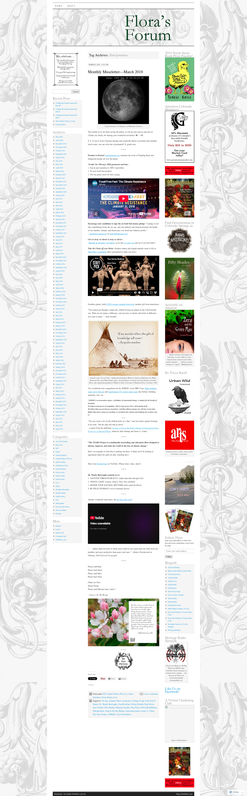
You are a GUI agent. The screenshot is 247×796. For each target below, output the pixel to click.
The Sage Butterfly (174, 630)
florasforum (58, 794)
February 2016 (61, 291)
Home (58, 6)
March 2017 (60, 253)
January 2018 (60, 219)
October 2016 (60, 264)
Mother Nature (61, 493)
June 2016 (59, 278)
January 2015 (60, 326)
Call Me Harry (60, 124)
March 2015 (60, 319)
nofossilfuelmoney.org (119, 233)
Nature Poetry (60, 496)
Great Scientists (61, 469)
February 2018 (61, 216)
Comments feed (61, 536)
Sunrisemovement (133, 711)
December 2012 (61, 401)
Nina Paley (135, 707)
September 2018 (61, 192)
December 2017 (61, 223)
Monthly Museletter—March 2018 (115, 71)
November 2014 (61, 332)
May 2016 (59, 281)
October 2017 (60, 229)
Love (115, 697)
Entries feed (60, 533)
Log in (58, 529)
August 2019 (60, 157)
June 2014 (59, 350)
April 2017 (59, 250)
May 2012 (59, 425)
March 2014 (60, 360)
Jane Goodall (98, 707)
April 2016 (59, 284)
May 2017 (59, 247)
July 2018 (59, 198)
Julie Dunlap (109, 707)
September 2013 (61, 381)
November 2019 (61, 147)
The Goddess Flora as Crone (65, 121)
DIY (104, 693)
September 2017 (61, 233)
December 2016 (61, 257)
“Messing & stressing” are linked (101, 242)
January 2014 (60, 367)
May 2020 (59, 137)
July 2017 (59, 240)
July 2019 (59, 161)
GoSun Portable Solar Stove (142, 704)
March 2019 (60, 171)
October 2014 (60, 336)
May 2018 (59, 205)
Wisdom (58, 513)
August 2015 (60, 308)
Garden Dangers (61, 455)
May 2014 (59, 353)
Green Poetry (106, 697)
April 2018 (59, 209)
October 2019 (60, 150)
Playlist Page (102, 463)
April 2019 (59, 168)
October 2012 (60, 408)
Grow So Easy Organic (176, 595)
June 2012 (59, 422)
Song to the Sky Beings (114, 711)
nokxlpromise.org (112, 155)
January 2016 (60, 295)
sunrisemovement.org (98, 233)
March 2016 (60, 288)
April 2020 (59, 140)
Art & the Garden (61, 441)
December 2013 (61, 370)
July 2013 (59, 387)
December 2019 (61, 143)
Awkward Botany (174, 567)
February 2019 (61, 174)
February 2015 (61, 322)
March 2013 (60, 391)
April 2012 (59, 429)
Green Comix (60, 476)
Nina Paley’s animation (97, 251)
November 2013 (61, 374)
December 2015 (61, 298)
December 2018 (61, 181)
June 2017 (59, 243)
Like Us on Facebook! (172, 690)
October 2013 (60, 377)
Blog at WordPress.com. (184, 794)
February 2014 (61, 363)
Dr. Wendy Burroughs (108, 704)
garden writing (60, 462)
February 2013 (61, 394)
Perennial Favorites (174, 605)
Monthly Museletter (62, 489)
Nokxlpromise (98, 711)
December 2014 (61, 329)
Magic (58, 486)
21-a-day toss (129, 242)
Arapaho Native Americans (120, 700)
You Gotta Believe (124, 714)
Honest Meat (172, 598)
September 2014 (61, 339)
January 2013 (60, 398)
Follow (168, 557)
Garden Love (172, 581)
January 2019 (60, 178)
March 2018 (60, 212)
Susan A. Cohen (147, 711)
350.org (104, 700)
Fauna (58, 451)
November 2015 (61, 302)
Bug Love (59, 445)
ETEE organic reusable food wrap (120, 304)
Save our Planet (61, 510)
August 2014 (60, 343)
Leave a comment (151, 693)
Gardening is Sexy (62, 465)
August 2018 (60, 195)
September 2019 (61, 154)
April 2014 (59, 357)
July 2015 (59, 312)
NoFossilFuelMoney (149, 707)
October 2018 (60, 188)
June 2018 (59, 202)
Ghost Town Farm (174, 591)
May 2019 (59, 164)
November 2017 (61, 226)
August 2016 (60, 271)
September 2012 (61, 412)
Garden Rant (172, 584)
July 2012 (59, 418)
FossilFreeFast (124, 704)
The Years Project (100, 714)
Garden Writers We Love (117, 693)
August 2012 (60, 415)
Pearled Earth (172, 602)
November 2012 (61, 405)
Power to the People (62, 506)
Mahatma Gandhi (123, 707)
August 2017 (60, 236)
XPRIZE (111, 714)
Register (58, 526)
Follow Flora (174, 537)
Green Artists (60, 472)
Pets (57, 500)
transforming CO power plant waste (123, 391)
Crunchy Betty (173, 577)
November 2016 (61, 260)
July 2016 (59, 274)
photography (60, 503)
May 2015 (59, 315)
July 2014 (59, 346)
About (71, 6)
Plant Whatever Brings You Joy (178, 608)
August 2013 (60, 384)
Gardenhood (172, 588)
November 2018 (61, 185)
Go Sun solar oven (124, 499)
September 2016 (61, 267)
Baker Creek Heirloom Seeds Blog (179, 571)
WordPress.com (61, 539)
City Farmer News (174, 574)
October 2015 (60, 305)
